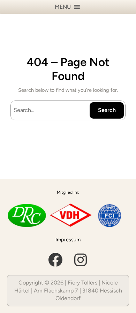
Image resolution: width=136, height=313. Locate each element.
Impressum (68, 239)
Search (107, 110)
